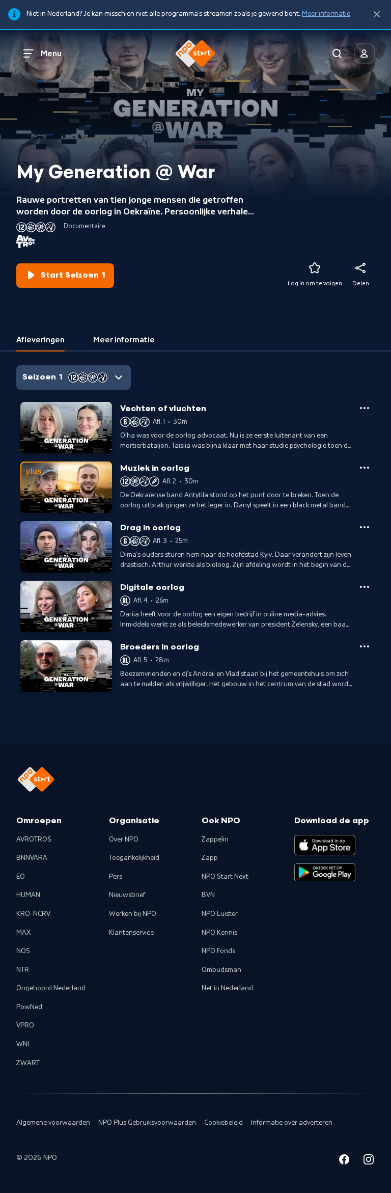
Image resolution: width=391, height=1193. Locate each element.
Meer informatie (326, 13)
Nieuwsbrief (127, 895)
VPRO (25, 1025)
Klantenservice (131, 932)
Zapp (210, 857)
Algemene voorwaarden (53, 1122)
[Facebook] (344, 1161)
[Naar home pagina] (195, 53)
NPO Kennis (219, 932)
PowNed (29, 1007)
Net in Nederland (227, 988)
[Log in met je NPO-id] (364, 53)
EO (20, 876)
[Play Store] (324, 872)
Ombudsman (221, 969)
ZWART (28, 1063)
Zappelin (215, 839)
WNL (23, 1044)
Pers (115, 876)
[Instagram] (368, 1161)
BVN (208, 895)
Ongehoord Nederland (51, 988)
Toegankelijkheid (134, 857)
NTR (22, 969)
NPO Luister (220, 913)
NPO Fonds (218, 951)
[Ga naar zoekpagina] (337, 53)
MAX (23, 932)
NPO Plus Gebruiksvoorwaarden (147, 1122)
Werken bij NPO (132, 913)
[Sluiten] (377, 14)
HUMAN (28, 895)
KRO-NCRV (33, 913)
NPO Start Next (225, 876)
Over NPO (123, 839)
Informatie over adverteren (291, 1122)
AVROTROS (33, 839)
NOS (23, 951)
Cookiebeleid (223, 1122)
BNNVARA (31, 857)
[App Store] (324, 845)
